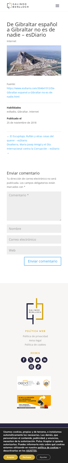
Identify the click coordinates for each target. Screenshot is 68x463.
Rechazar (27, 457)
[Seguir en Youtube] (37, 360)
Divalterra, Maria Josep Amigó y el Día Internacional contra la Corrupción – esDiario (33, 148)
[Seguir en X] (30, 360)
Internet (11, 41)
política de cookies (48, 447)
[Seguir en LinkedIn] (44, 360)
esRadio (11, 111)
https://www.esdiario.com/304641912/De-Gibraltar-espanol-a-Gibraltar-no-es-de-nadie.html (31, 92)
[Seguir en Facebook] (24, 360)
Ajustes (43, 457)
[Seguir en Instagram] (31, 367)
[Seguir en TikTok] (38, 367)
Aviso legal (35, 340)
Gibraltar (22, 111)
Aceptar (10, 457)
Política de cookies (35, 344)
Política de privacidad (35, 336)
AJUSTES (31, 450)
